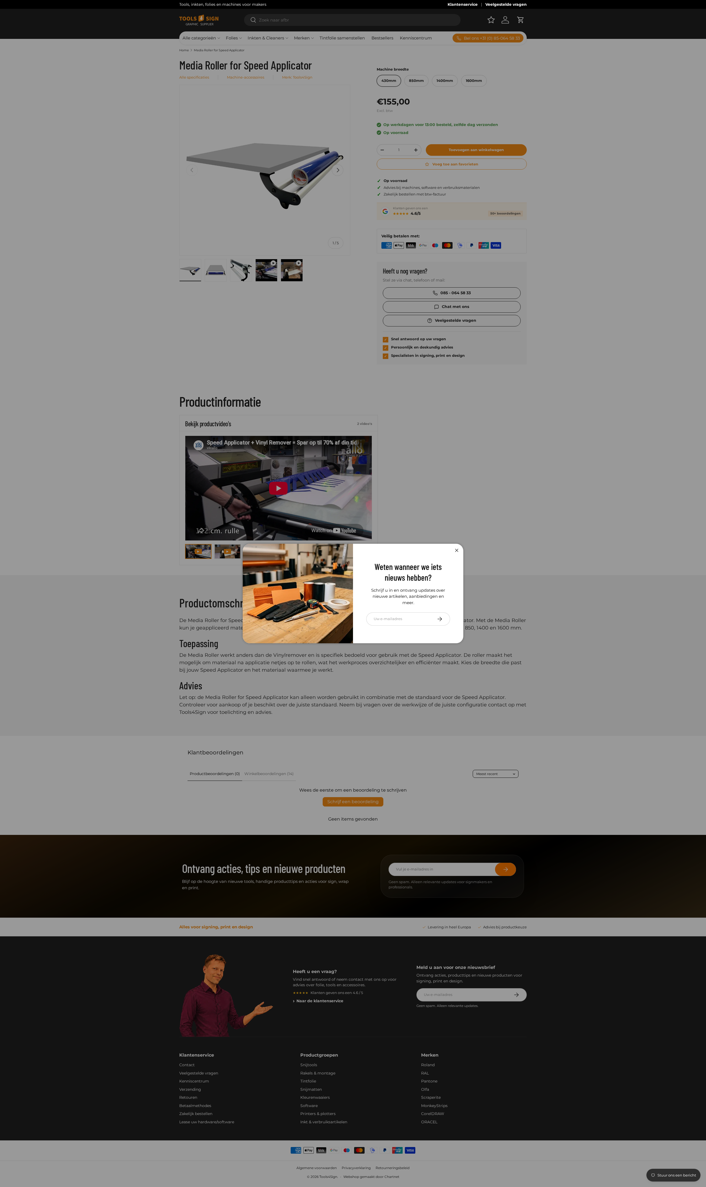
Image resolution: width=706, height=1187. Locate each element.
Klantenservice (463, 4)
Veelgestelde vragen (506, 4)
